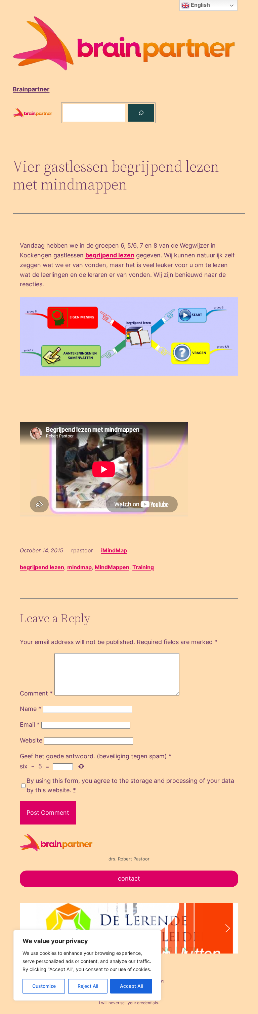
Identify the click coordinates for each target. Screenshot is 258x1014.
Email (30, 724)
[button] (30, 928)
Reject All (88, 986)
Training (143, 567)
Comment (36, 693)
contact (129, 878)
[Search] (141, 113)
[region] (87, 965)
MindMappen (112, 567)
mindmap (79, 567)
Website (31, 740)
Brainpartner (31, 89)
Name (30, 708)
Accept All (131, 986)
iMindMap (114, 550)
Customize (44, 986)
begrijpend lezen (109, 255)
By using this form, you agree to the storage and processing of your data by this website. (130, 785)
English (199, 4)
